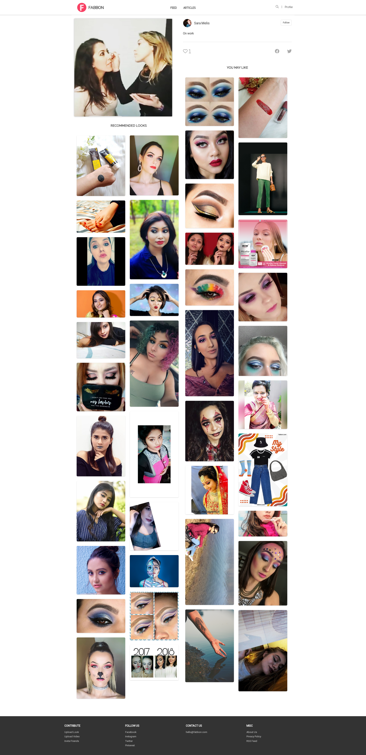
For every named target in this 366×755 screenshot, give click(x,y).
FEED (173, 7)
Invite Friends (71, 741)
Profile (289, 7)
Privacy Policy (253, 736)
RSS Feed (251, 741)
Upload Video (72, 736)
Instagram (130, 736)
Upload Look (71, 732)
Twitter (129, 741)
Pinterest (130, 745)
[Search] (277, 6)
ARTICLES (189, 7)
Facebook (130, 732)
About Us (251, 732)
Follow (286, 22)
